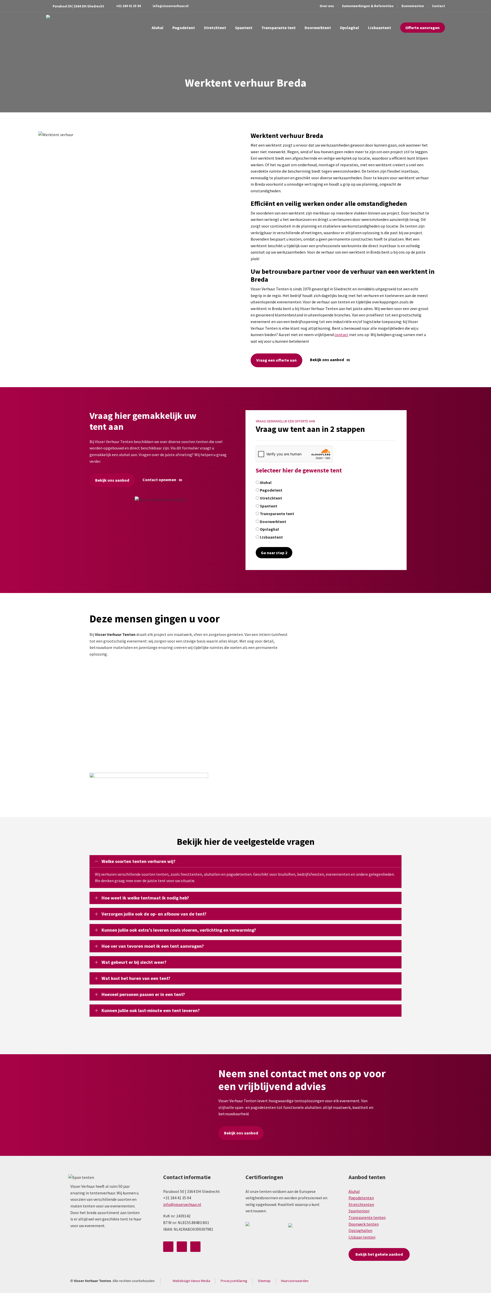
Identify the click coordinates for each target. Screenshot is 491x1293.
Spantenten (359, 1210)
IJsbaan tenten (362, 1237)
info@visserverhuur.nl (170, 6)
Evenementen (412, 6)
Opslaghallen (360, 1230)
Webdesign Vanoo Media (191, 1280)
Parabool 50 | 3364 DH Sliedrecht (78, 6)
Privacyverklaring (234, 1280)
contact (341, 334)
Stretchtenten (361, 1204)
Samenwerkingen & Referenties (368, 6)
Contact (438, 6)
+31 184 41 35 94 (128, 6)
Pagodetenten (361, 1197)
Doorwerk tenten (364, 1224)
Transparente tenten (367, 1217)
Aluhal (354, 1191)
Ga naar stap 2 (274, 552)
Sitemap (264, 1280)
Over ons (327, 6)
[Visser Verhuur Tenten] (59, 27)
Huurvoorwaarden (294, 1280)
